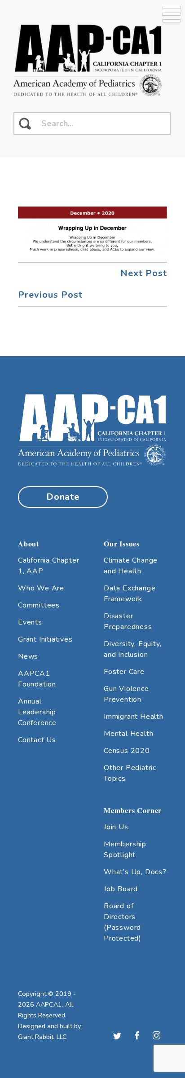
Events (30, 622)
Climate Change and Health (131, 565)
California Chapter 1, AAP (48, 565)
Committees (39, 605)
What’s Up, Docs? (135, 872)
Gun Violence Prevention (126, 694)
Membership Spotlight (125, 849)
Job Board (121, 889)
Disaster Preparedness (128, 621)
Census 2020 (127, 751)
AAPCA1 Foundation (37, 679)
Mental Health (128, 734)
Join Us (116, 827)
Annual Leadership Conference (37, 712)
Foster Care (124, 672)
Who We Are (41, 588)
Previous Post (50, 295)
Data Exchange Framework (129, 593)
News (28, 656)
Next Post (143, 273)
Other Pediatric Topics (130, 773)
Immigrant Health (133, 717)
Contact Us (37, 740)
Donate (62, 497)
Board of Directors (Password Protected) (122, 922)
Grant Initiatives (45, 639)
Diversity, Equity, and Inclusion (132, 649)
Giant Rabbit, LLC (42, 1036)
